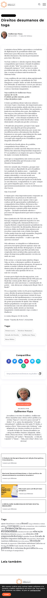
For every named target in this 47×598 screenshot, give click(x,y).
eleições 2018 (32, 534)
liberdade (35, 541)
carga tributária (34, 524)
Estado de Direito (12, 335)
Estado (32, 536)
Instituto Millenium (9, 541)
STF (2, 551)
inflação (22, 538)
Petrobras (28, 546)
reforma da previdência (26, 548)
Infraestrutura (31, 539)
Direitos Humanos (25, 331)
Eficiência (5, 534)
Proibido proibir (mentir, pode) (17, 97)
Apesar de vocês (10, 95)
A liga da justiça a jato (13, 99)
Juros (20, 541)
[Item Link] (9, 490)
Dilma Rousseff (28, 529)
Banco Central (16, 524)
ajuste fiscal (6, 524)
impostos (13, 538)
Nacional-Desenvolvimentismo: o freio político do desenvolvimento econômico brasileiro (22, 474)
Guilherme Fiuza (15, 34)
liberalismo (25, 541)
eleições (13, 534)
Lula (38, 543)
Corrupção (13, 526)
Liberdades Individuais (26, 543)
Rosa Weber (10, 339)
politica (6, 548)
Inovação (40, 539)
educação (38, 531)
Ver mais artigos (23, 404)
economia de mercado (24, 532)
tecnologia (9, 550)
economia (9, 531)
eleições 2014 (21, 534)
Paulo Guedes (19, 546)
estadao (26, 536)
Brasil (25, 523)
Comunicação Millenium (9, 463)
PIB (33, 546)
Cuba (2, 529)
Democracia (10, 331)
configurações (35, 590)
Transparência (18, 550)
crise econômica (40, 526)
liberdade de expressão (9, 543)
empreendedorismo (12, 536)
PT (13, 548)
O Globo (10, 546)
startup (40, 548)
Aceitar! (6, 594)
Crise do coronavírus (26, 526)
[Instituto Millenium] (8, 4)
